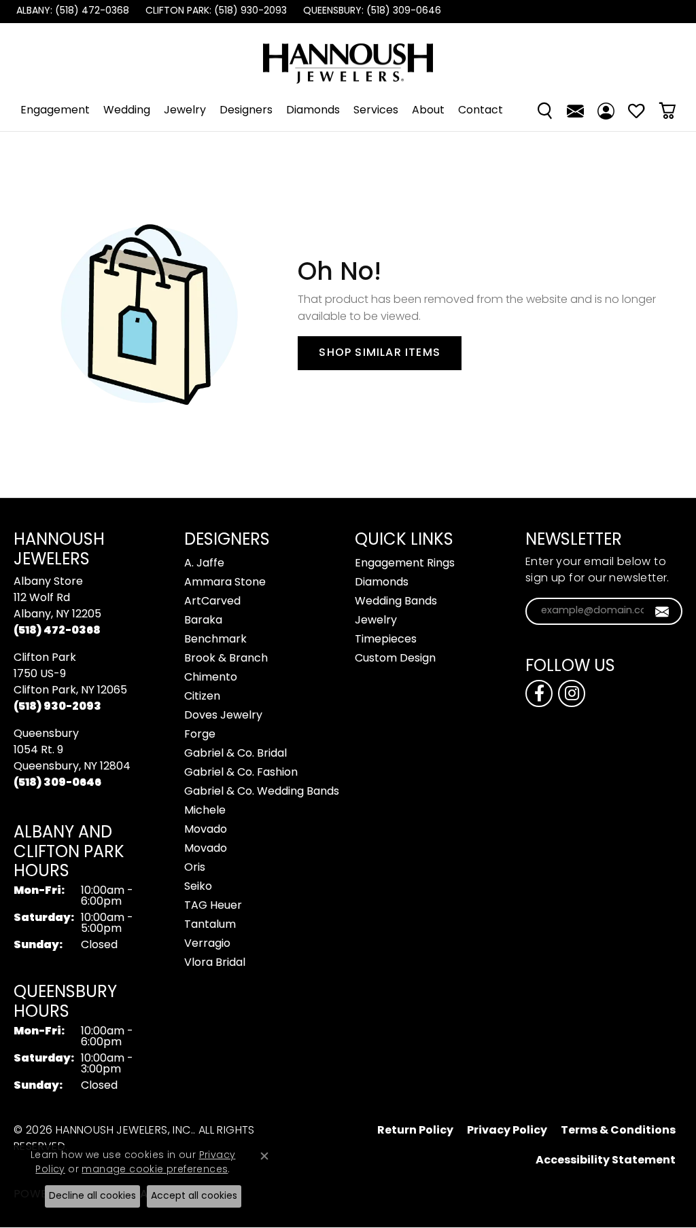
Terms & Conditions (618, 1130)
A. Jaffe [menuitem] (204, 564)
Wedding (126, 111)
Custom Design (395, 659)
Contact (480, 111)
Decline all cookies (92, 1196)
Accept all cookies (194, 1196)
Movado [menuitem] (205, 830)
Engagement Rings (405, 564)
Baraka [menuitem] (203, 621)
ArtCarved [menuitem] (212, 602)
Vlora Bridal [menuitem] (214, 963)
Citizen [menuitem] (202, 697)
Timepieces (386, 640)
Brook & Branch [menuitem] (226, 659)
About (428, 111)
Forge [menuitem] (199, 735)
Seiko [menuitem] (198, 887)
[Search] (544, 111)
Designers (246, 111)
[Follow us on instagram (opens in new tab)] (571, 693)
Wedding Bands (396, 602)
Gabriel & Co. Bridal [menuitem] (235, 754)
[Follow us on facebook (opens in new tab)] (539, 693)
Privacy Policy (507, 1130)
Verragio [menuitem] (207, 944)
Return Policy (415, 1130)
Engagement (55, 111)
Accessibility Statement (606, 1160)
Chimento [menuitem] (210, 678)
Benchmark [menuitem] (215, 640)
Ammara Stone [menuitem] (225, 583)
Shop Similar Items (379, 353)
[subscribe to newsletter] (662, 611)
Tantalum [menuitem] (210, 925)
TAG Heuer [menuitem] (213, 906)
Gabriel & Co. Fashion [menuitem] (241, 773)
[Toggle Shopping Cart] (667, 111)
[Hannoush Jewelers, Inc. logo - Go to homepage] (348, 56)
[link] (71, 11)
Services (375, 111)
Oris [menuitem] (194, 868)
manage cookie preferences (155, 1170)
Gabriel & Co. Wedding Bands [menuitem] (261, 792)
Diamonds (313, 111)
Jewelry (185, 111)
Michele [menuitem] (205, 811)
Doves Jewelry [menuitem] (223, 716)
